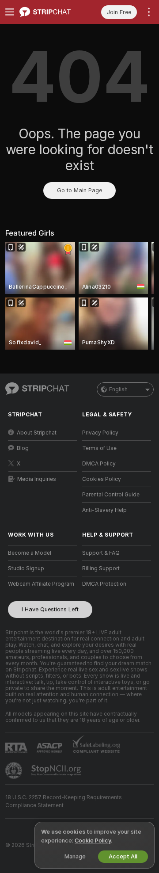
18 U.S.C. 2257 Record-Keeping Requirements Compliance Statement (63, 801)
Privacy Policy (100, 433)
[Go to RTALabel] (17, 747)
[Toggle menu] (9, 12)
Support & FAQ (101, 553)
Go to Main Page (79, 190)
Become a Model (29, 553)
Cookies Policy (101, 479)
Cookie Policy (93, 840)
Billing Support (101, 568)
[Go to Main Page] (49, 12)
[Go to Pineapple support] (14, 770)
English (118, 389)
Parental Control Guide (111, 495)
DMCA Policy (99, 464)
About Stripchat (37, 433)
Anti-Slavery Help (104, 510)
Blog (23, 448)
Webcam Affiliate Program (41, 584)
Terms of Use (99, 448)
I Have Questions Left (50, 609)
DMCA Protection (104, 584)
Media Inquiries (36, 479)
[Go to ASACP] (50, 748)
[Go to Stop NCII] (57, 770)
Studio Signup (26, 568)
